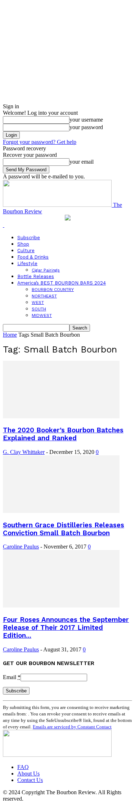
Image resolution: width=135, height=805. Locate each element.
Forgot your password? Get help (39, 142)
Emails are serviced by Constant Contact (72, 726)
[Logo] (3, 225)
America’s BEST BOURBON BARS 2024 (61, 283)
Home (10, 335)
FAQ (23, 767)
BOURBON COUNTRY (53, 289)
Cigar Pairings (46, 270)
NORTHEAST (44, 296)
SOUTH (39, 308)
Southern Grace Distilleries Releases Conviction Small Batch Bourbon (63, 529)
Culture (26, 250)
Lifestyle (27, 263)
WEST (38, 302)
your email (81, 162)
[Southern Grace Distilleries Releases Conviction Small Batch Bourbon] (61, 511)
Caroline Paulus (21, 547)
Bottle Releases (35, 276)
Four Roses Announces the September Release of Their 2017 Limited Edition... (66, 628)
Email (12, 677)
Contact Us (30, 780)
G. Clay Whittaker (24, 452)
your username (86, 120)
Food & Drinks (33, 257)
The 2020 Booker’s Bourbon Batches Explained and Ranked (63, 434)
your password (86, 127)
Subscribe (28, 237)
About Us (28, 773)
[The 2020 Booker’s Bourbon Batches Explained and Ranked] (61, 416)
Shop (23, 244)
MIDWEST (42, 315)
